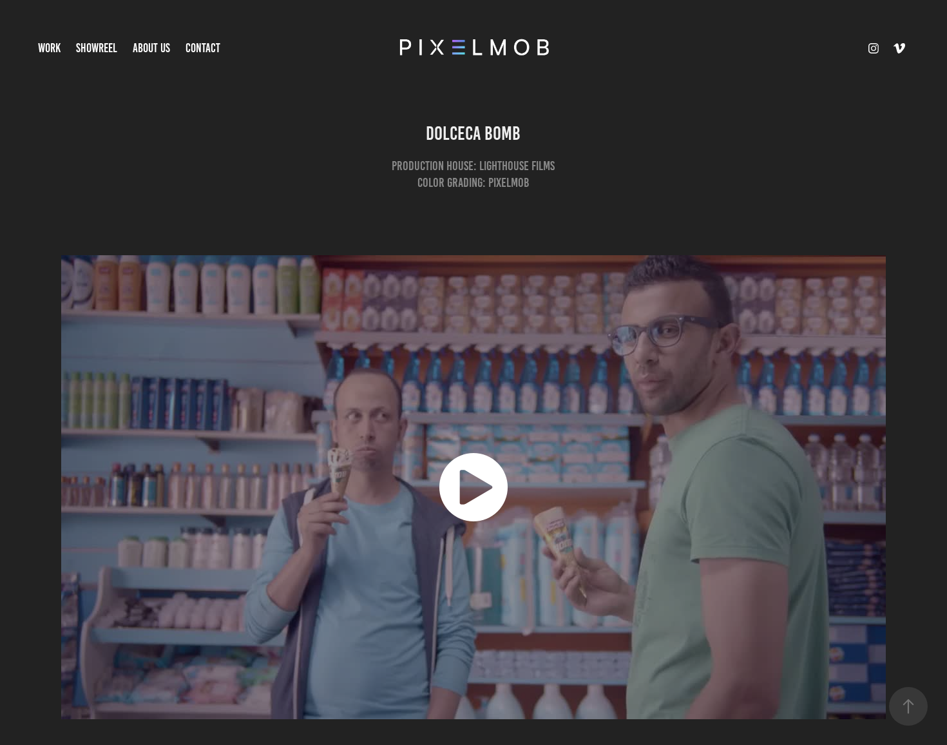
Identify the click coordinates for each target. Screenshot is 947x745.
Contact (203, 48)
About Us (151, 48)
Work (49, 48)
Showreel (96, 48)
